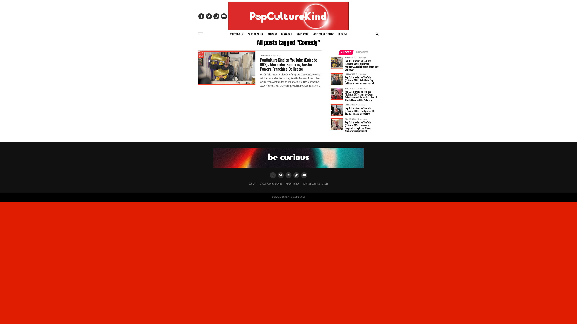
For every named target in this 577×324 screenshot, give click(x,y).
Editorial (342, 34)
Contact (253, 183)
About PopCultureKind (323, 34)
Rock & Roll (286, 34)
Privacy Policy (292, 183)
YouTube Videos (255, 34)
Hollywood (272, 34)
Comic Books (302, 34)
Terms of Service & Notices (315, 183)
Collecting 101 (236, 34)
